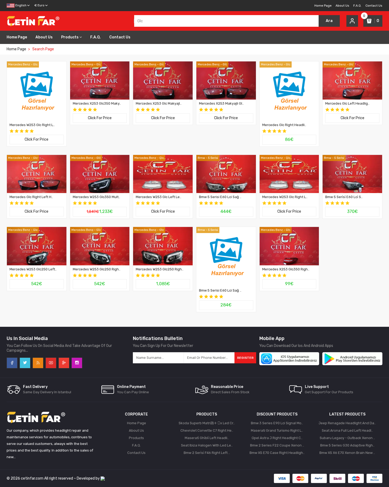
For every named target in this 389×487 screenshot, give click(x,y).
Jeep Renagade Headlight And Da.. (347, 423)
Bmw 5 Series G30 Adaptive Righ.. (347, 445)
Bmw (201, 158)
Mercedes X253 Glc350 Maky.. (97, 103)
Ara (329, 21)
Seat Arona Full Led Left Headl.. (347, 430)
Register (245, 358)
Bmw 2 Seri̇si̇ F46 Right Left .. (207, 453)
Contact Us (373, 5)
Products (70, 37)
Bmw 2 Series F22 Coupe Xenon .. (277, 445)
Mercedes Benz (19, 64)
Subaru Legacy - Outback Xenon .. (347, 438)
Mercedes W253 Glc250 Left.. (33, 269)
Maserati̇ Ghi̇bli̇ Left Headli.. (207, 438)
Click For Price (36, 139)
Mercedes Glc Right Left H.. (31, 197)
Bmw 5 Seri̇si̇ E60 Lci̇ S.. (344, 197)
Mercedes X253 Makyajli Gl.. (221, 103)
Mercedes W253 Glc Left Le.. (158, 197)
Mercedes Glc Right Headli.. (284, 125)
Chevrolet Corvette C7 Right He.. (206, 430)
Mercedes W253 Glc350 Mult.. (96, 197)
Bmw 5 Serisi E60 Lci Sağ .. (220, 197)
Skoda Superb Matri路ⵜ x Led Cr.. (207, 423)
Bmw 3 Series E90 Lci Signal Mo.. (277, 423)
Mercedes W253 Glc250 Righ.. (96, 269)
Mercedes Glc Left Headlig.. (347, 103)
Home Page (323, 5)
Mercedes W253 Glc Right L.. (32, 125)
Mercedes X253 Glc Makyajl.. (159, 103)
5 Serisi (213, 158)
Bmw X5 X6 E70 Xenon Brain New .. (347, 453)
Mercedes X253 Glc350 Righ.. (285, 269)
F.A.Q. (357, 5)
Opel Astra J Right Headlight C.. (277, 438)
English (20, 5)
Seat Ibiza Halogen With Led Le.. (207, 445)
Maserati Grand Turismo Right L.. (277, 430)
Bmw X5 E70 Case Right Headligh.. (277, 453)
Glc (35, 64)
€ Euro (39, 5)
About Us (342, 5)
